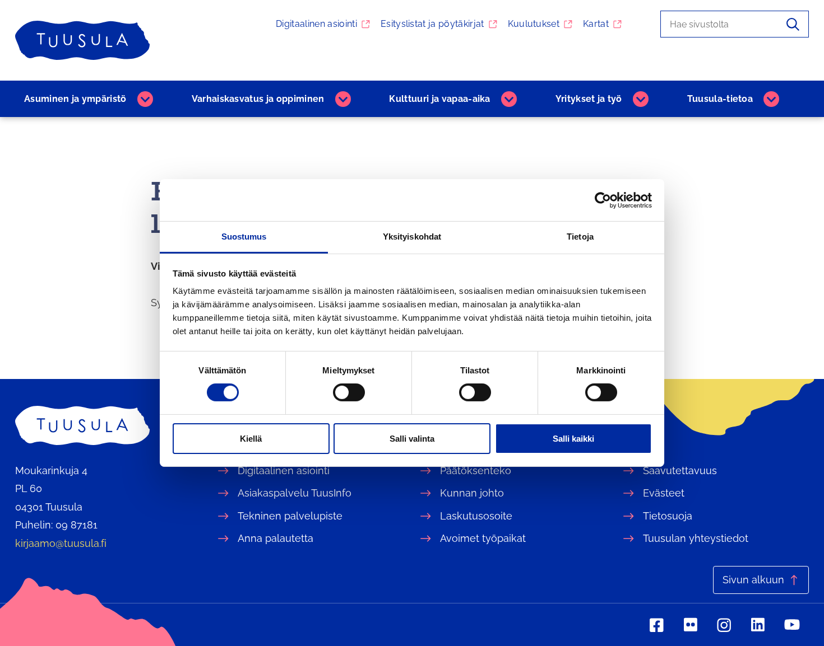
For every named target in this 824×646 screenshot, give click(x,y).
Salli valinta (412, 438)
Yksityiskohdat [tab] (412, 236)
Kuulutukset (534, 23)
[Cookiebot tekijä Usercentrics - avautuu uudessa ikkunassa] (603, 199)
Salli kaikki (573, 438)
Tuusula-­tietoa (720, 98)
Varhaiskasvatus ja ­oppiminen (258, 98)
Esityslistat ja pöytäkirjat (432, 23)
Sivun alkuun (753, 580)
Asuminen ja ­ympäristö (75, 98)
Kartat (596, 23)
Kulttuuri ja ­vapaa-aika (439, 98)
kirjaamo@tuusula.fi (61, 543)
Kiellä (251, 438)
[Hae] (793, 24)
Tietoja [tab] (580, 236)
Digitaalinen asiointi (316, 23)
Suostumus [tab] (244, 236)
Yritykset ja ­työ (588, 98)
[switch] (349, 392)
